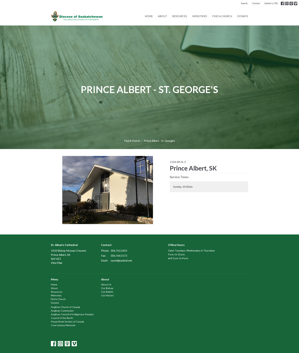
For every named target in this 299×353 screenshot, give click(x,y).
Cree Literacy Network (63, 325)
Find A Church (132, 140)
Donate (242, 16)
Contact (256, 3)
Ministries (199, 16)
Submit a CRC (271, 3)
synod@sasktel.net (121, 260)
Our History (107, 295)
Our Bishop (107, 288)
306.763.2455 (119, 250)
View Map (56, 262)
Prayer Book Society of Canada (67, 321)
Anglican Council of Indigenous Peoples (72, 314)
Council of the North (62, 317)
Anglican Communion (62, 310)
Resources (179, 16)
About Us (106, 284)
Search (244, 3)
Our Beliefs (107, 291)
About (162, 16)
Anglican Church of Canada (65, 307)
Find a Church (222, 16)
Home (149, 16)
